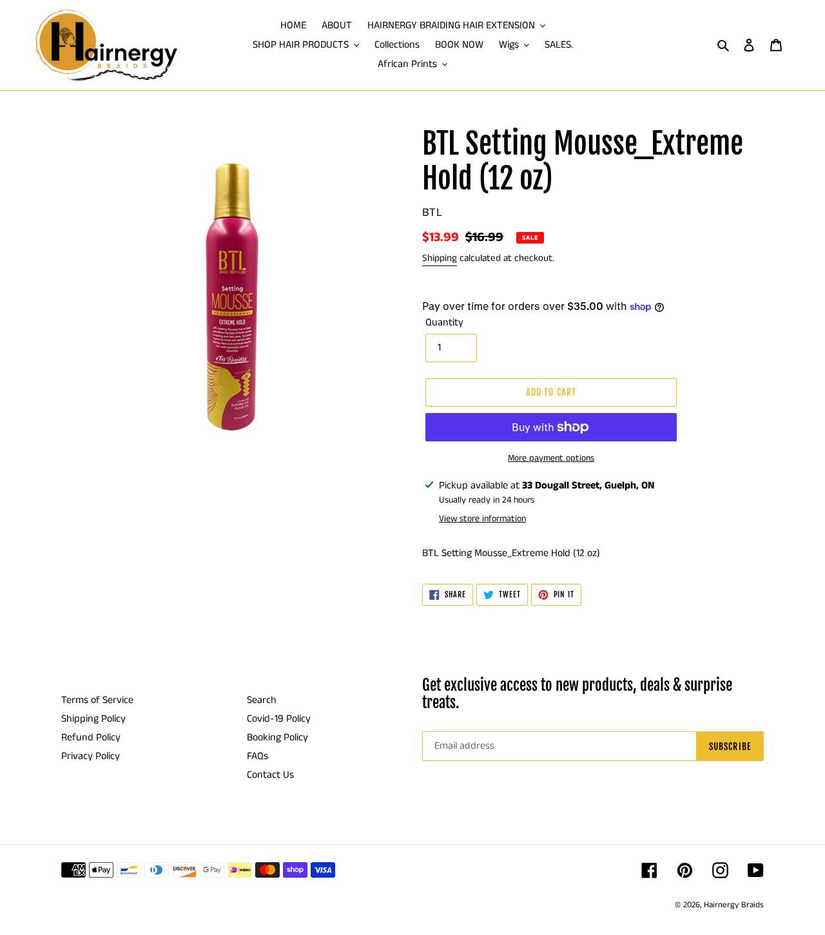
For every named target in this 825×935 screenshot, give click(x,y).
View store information (482, 518)
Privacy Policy (90, 756)
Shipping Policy (93, 718)
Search (262, 700)
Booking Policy (277, 737)
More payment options (551, 458)
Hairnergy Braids (734, 905)
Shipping (439, 258)
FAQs (257, 756)
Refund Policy (91, 737)
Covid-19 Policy (279, 718)
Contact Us (270, 774)
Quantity (444, 322)
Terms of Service (97, 700)
